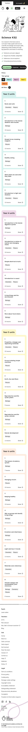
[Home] (2, 8)
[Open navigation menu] (24, 8)
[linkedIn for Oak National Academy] (10, 701)
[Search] (7, 8)
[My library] (12, 8)
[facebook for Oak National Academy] (6, 701)
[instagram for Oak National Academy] (2, 701)
